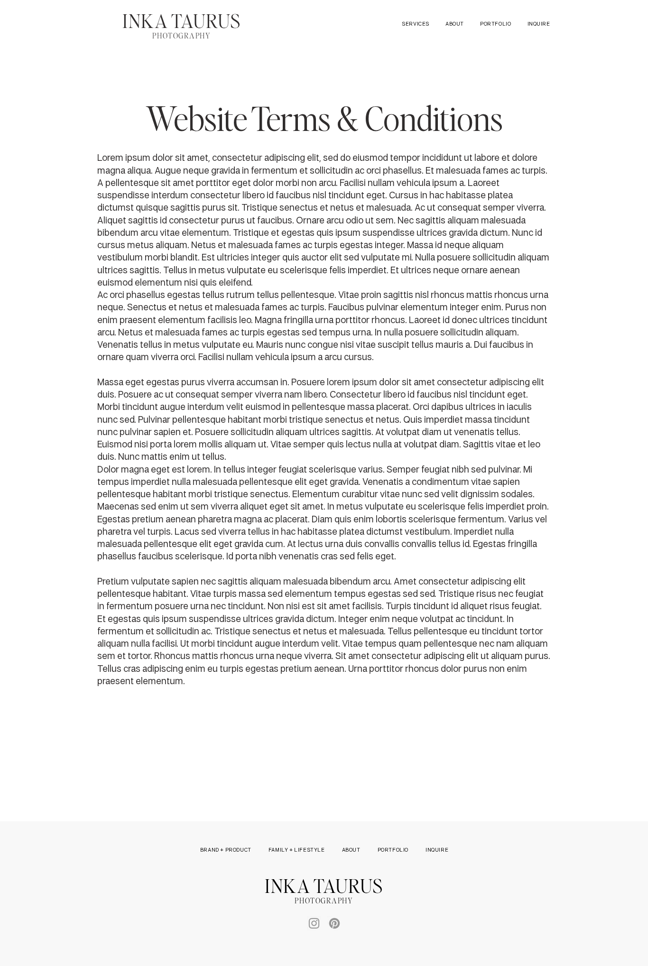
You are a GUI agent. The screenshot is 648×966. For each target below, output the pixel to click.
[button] (415, 24)
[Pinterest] (334, 923)
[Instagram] (314, 923)
